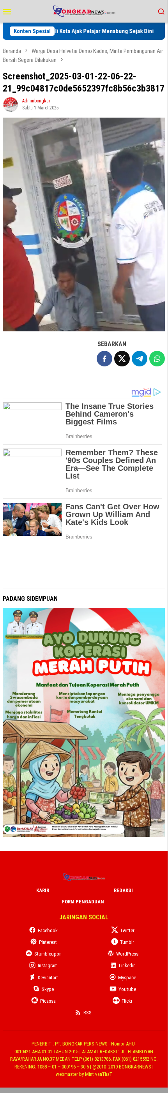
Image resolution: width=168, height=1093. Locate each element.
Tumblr (127, 942)
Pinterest (48, 942)
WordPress (127, 954)
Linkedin (127, 965)
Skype (48, 989)
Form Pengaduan (83, 902)
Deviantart (48, 977)
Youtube (127, 989)
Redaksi (123, 890)
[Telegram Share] (139, 358)
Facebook (48, 930)
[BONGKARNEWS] (83, 10)
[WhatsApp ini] (157, 358)
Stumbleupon (48, 954)
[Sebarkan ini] (104, 358)
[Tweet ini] (122, 358)
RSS (87, 1013)
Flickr (127, 1001)
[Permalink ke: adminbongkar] (10, 103)
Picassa (48, 1001)
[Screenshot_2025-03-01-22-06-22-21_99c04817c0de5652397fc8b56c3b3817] (84, 224)
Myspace (127, 977)
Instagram (48, 965)
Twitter (127, 930)
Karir (42, 890)
